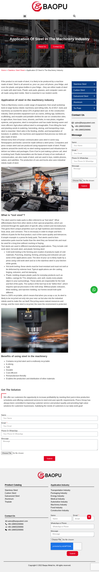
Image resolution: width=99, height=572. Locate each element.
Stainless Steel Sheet (16, 70)
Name (74, 142)
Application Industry (60, 485)
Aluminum (78, 102)
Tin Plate (77, 108)
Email (74, 150)
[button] (25, 16)
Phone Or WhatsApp (80, 158)
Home (3, 70)
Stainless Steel (80, 84)
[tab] (84, 84)
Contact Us (10, 516)
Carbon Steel (79, 90)
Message (75, 166)
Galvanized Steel (81, 96)
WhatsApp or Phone (59, 523)
